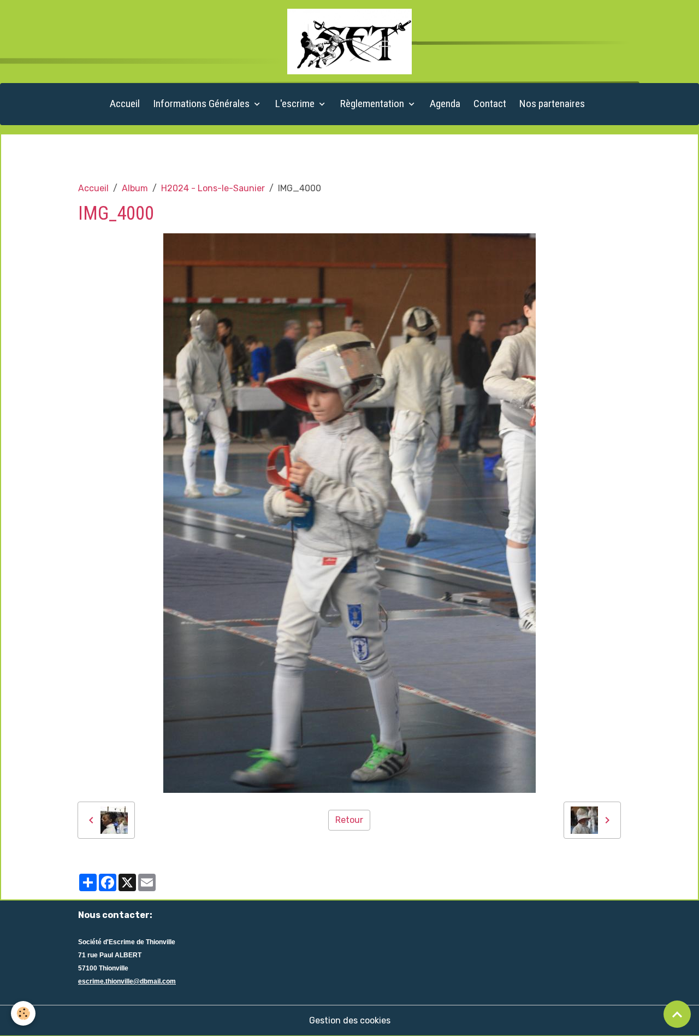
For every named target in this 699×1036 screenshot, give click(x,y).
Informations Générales (202, 103)
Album (135, 188)
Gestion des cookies (349, 1020)
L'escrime (296, 103)
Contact (489, 103)
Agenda (445, 103)
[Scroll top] (677, 1014)
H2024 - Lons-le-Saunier (213, 188)
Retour (349, 820)
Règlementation (373, 103)
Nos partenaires (552, 103)
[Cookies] (23, 1013)
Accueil (125, 103)
